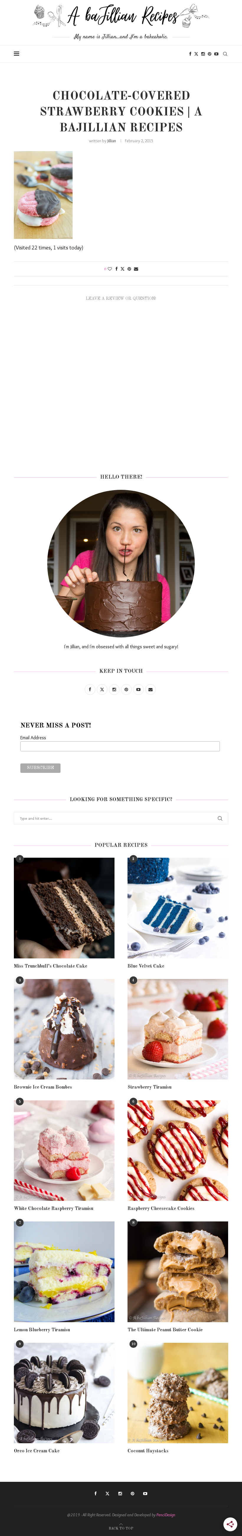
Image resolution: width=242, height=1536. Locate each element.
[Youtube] (216, 53)
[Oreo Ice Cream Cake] (64, 1393)
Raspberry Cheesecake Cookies (160, 1208)
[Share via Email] (136, 269)
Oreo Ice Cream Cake (37, 1451)
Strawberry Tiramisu (149, 1087)
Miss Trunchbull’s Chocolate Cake (50, 966)
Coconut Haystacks (148, 1451)
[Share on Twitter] (122, 269)
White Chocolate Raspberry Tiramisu (53, 1208)
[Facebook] (190, 53)
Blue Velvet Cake (145, 966)
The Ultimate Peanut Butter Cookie (165, 1330)
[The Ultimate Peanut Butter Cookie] (177, 1271)
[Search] (225, 53)
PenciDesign (165, 1514)
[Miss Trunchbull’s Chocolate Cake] (64, 908)
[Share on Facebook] (116, 269)
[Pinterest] (209, 53)
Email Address (33, 737)
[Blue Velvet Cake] (177, 908)
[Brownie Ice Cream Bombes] (64, 1029)
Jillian (111, 140)
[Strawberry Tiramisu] (177, 1029)
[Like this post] (110, 269)
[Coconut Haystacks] (177, 1393)
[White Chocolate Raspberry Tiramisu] (64, 1150)
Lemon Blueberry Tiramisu (42, 1330)
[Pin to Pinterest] (129, 269)
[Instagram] (203, 53)
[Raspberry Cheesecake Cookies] (177, 1150)
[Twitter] (196, 53)
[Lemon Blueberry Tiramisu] (64, 1271)
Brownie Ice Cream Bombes (43, 1087)
